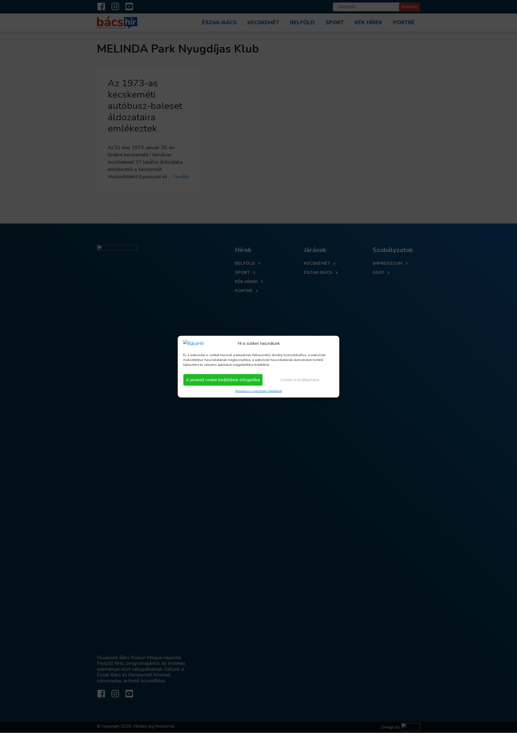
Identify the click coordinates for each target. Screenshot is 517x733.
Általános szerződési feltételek (258, 391)
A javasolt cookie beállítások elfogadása (223, 380)
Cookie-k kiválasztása (299, 380)
